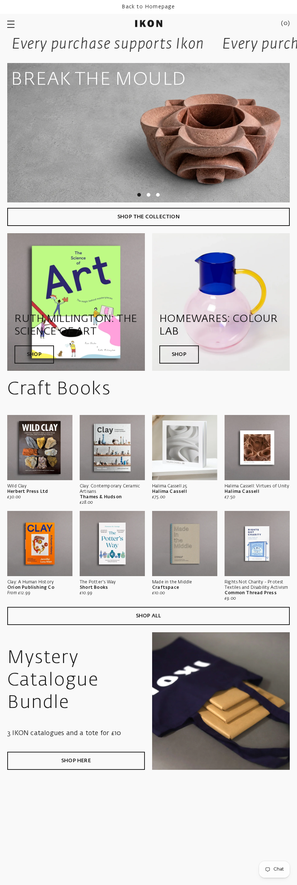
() (285, 23)
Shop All (149, 615)
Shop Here (76, 760)
